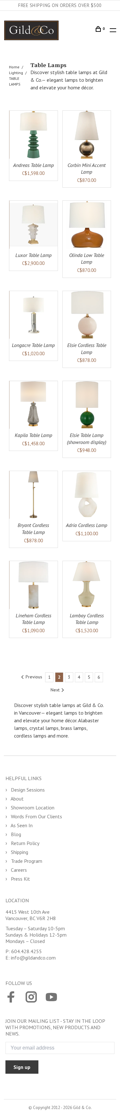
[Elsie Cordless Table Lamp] (87, 315)
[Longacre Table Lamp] (33, 315)
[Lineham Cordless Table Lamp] (33, 585)
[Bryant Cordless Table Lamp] (33, 495)
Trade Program (26, 861)
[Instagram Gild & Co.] (31, 997)
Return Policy (24, 843)
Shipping (19, 852)
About (17, 798)
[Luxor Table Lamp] (33, 225)
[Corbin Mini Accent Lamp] (87, 135)
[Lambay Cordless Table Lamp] (87, 585)
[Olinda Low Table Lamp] (87, 225)
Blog (15, 834)
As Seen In (21, 825)
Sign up (21, 1067)
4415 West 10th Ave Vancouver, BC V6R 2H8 (30, 915)
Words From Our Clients (36, 816)
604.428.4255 (26, 951)
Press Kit (20, 879)
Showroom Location (32, 807)
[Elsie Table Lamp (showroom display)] (87, 405)
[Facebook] (11, 997)
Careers (18, 870)
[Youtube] (51, 997)
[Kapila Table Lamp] (33, 405)
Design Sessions (27, 790)
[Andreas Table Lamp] (33, 135)
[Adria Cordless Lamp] (87, 495)
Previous (34, 677)
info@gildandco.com (33, 957)
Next (55, 690)
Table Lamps (14, 81)
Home (14, 67)
